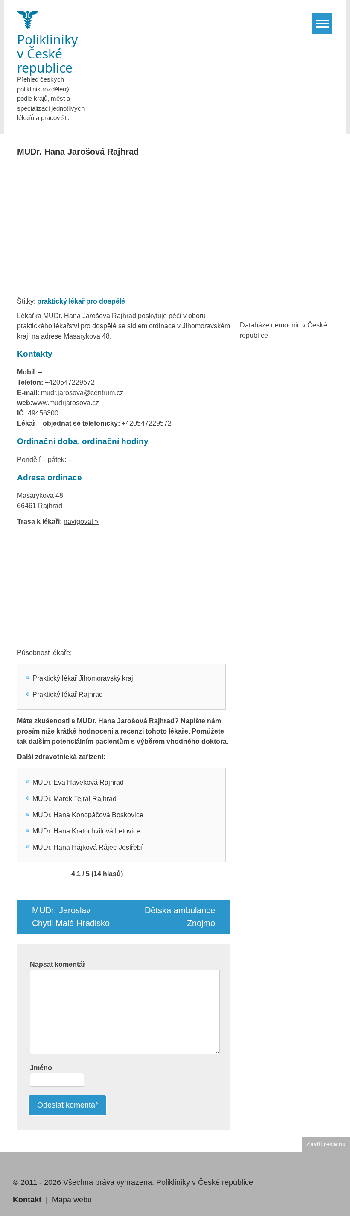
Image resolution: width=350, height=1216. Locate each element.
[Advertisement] (176, 229)
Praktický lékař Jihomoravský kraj (82, 678)
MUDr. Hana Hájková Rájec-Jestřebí (87, 847)
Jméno (41, 1067)
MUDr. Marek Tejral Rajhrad (74, 798)
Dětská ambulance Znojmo (180, 917)
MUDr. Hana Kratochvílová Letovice (86, 831)
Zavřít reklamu (326, 1144)
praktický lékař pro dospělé (81, 301)
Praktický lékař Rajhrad (67, 694)
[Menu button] (322, 23)
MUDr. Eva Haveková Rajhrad (78, 782)
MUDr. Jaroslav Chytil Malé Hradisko (71, 917)
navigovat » (81, 521)
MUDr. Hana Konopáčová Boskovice (87, 814)
